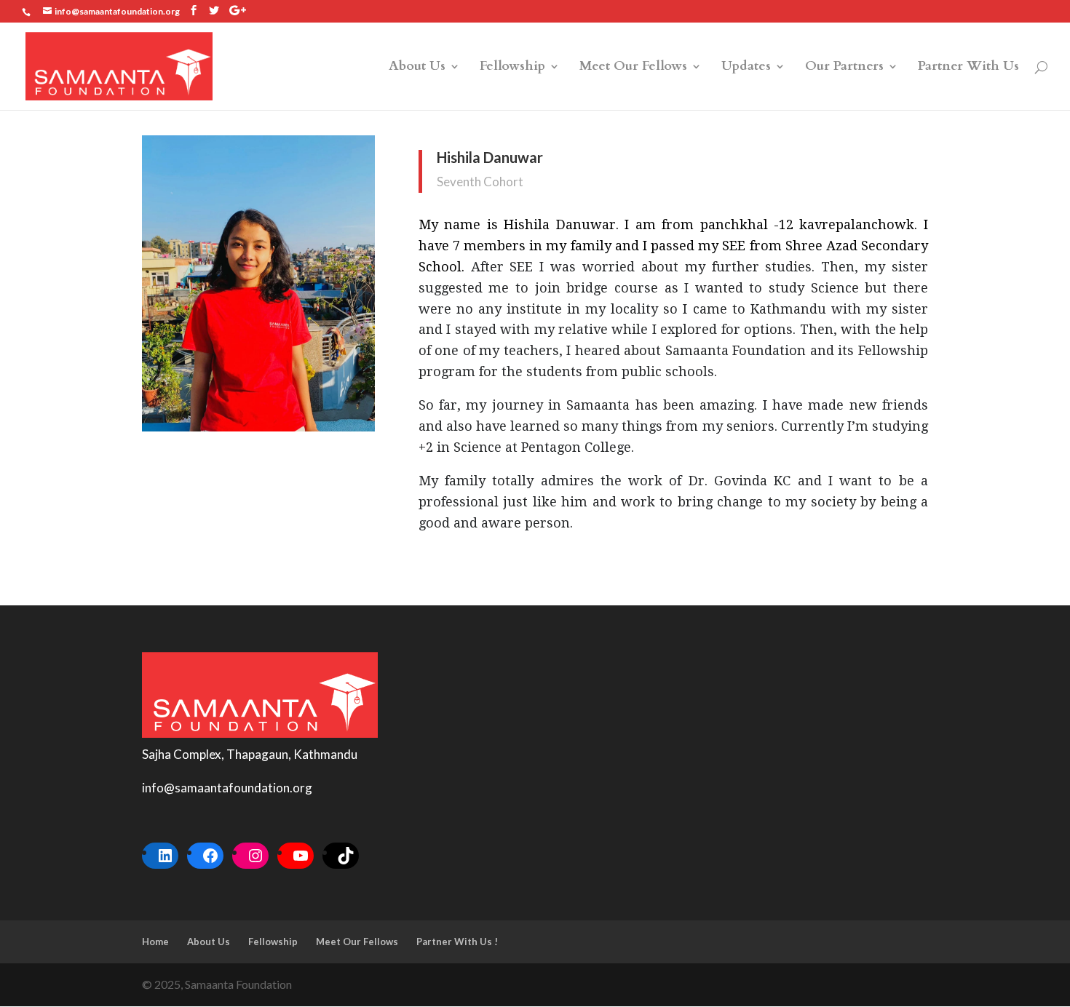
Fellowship (512, 68)
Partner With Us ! (457, 941)
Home (155, 941)
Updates (746, 68)
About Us (417, 68)
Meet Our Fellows (633, 68)
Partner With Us (968, 68)
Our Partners (844, 68)
